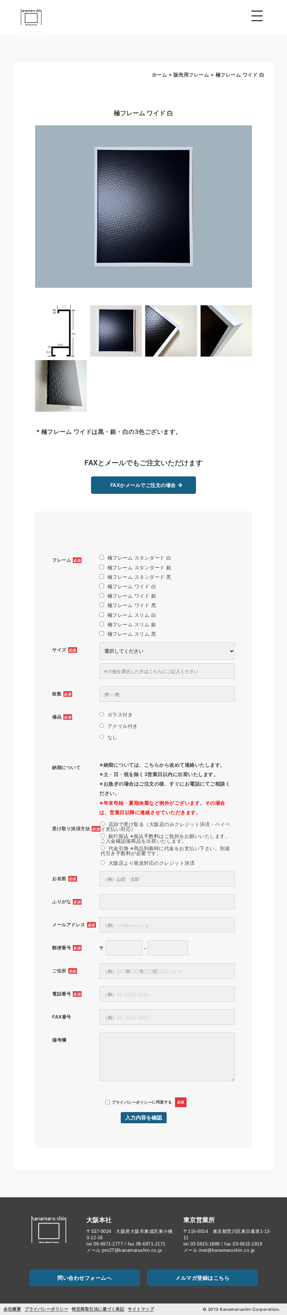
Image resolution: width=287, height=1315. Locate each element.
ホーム (159, 75)
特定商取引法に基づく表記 (98, 1309)
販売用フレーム (191, 75)
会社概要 (12, 1309)
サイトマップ (141, 1309)
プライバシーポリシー (132, 1102)
